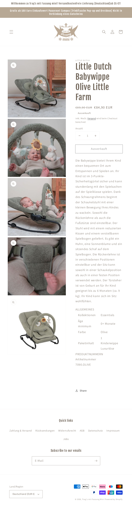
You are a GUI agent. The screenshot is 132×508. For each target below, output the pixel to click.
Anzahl (79, 128)
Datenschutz (95, 430)
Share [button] (83, 390)
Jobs (66, 439)
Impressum (113, 430)
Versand (91, 118)
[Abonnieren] (96, 461)
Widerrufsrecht (67, 430)
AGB (82, 430)
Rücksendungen (45, 430)
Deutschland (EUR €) (24, 493)
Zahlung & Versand (20, 430)
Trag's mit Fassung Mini (93, 499)
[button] (11, 32)
